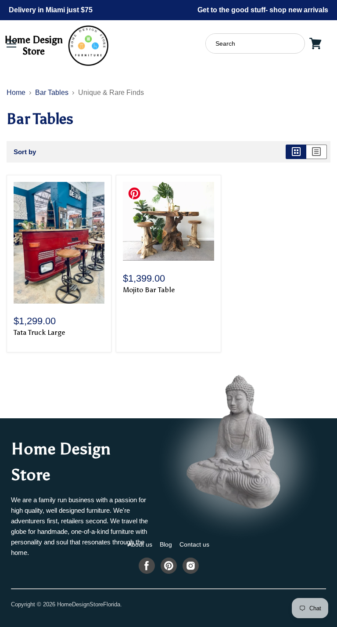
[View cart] (315, 43)
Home (16, 92)
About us (140, 544)
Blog (166, 544)
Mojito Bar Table (149, 290)
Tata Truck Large (39, 332)
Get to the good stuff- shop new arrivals (262, 10)
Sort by (25, 152)
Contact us (194, 544)
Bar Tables (51, 92)
